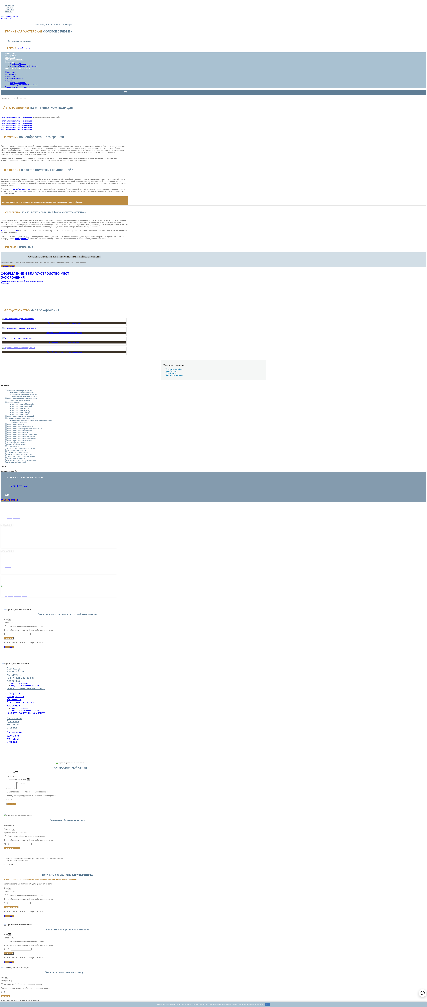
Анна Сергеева (171, 371)
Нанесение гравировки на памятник (64, 342)
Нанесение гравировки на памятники (19, 418)
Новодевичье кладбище (174, 375)
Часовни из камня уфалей (19, 414)
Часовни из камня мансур (19, 408)
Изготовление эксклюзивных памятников (64, 333)
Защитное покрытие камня (15, 450)
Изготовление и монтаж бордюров (18, 430)
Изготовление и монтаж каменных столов (21, 438)
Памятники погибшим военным (22, 392)
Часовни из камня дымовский (21, 406)
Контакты (9, 10)
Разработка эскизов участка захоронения (64, 352)
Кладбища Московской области (23, 66)
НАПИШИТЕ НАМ (18, 486)
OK (267, 1004)
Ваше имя (10, 772)
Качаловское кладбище (174, 369)
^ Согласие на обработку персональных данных (26, 836)
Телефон (8, 623)
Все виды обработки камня (15, 442)
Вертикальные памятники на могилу (23, 394)
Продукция (10, 53)
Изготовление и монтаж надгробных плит (21, 434)
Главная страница (8, 98)
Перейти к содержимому (10, 2)
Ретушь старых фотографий (15, 462)
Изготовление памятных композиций (16, 117)
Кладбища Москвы (18, 64)
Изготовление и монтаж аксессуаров (19, 426)
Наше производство (9, 231)
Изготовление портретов (14, 424)
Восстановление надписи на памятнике (20, 456)
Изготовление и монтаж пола (16, 432)
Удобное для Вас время (16, 779)
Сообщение (11, 788)
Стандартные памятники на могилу (18, 390)
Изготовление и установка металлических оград (23, 428)
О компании (9, 6)
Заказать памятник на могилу (17, 68)
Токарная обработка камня (15, 444)
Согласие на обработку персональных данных (26, 626)
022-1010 (19, 48)
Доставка (9, 8)
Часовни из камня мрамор (19, 410)
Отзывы (8, 12)
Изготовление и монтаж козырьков (18, 440)
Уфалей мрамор (171, 373)
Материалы (10, 58)
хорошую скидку (22, 239)
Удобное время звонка (14, 833)
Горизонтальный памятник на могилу (24, 396)
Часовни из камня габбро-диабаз (22, 404)
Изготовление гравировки (15, 458)
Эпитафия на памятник (18, 422)
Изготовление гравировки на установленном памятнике (31, 420)
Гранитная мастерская (14, 60)
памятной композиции (20, 189)
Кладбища (9, 62)
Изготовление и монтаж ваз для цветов (20, 436)
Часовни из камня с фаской (20, 412)
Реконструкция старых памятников (18, 454)
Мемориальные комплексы (20, 400)
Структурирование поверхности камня (20, 448)
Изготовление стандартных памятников (64, 323)
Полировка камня (12, 446)
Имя (6, 619)
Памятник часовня (12, 402)
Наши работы (11, 56)
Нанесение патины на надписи (17, 452)
